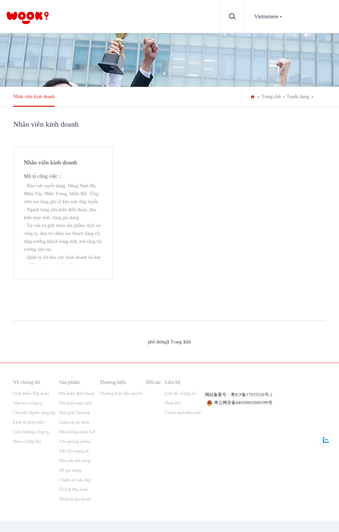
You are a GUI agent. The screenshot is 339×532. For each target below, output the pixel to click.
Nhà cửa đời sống (74, 460)
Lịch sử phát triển (29, 422)
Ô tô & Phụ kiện (73, 489)
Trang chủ (271, 96)
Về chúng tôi (26, 382)
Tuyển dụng (298, 96)
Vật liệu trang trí (74, 450)
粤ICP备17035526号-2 (251, 394)
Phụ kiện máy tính (75, 402)
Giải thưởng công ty (31, 431)
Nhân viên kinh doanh (34, 96)
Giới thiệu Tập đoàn (31, 393)
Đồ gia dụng (70, 470)
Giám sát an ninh (74, 422)
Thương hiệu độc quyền (121, 393)
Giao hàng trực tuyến (63, 271)
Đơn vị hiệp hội (27, 441)
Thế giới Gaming (74, 412)
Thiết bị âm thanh (75, 499)
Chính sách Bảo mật (183, 412)
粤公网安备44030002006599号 (243, 402)
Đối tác (153, 382)
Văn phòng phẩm (74, 441)
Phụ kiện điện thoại (76, 393)
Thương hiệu (113, 382)
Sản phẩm (69, 382)
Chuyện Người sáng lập (34, 412)
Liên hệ (172, 382)
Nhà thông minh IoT (77, 431)
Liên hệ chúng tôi (181, 393)
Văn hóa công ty (28, 402)
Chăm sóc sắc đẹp (75, 479)
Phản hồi (173, 402)
